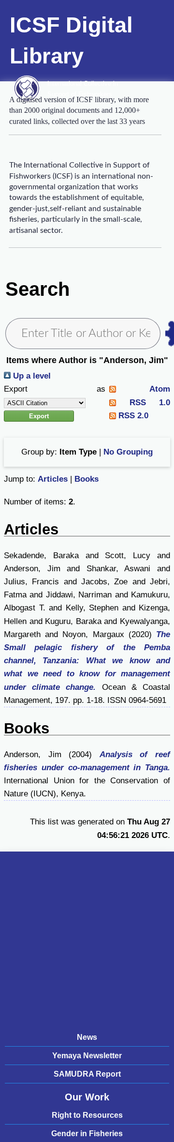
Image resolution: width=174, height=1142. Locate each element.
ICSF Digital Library (71, 40)
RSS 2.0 (132, 415)
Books (86, 479)
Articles (53, 479)
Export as (54, 389)
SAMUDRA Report (87, 1074)
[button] (39, 416)
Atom (143, 389)
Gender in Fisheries (87, 1133)
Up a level (31, 376)
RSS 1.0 (143, 402)
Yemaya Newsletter (87, 1055)
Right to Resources (87, 1115)
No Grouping (128, 452)
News (87, 1037)
